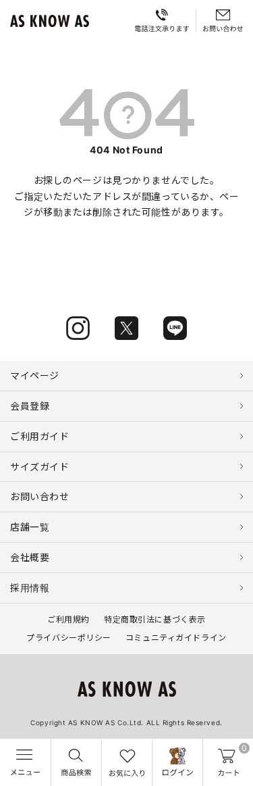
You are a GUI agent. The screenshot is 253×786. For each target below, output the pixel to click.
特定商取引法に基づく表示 (155, 619)
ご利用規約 (68, 619)
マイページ (34, 375)
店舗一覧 (29, 527)
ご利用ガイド (39, 436)
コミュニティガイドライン (176, 638)
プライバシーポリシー (68, 638)
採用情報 (29, 587)
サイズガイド (39, 466)
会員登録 (29, 406)
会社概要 (29, 557)
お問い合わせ (39, 496)
